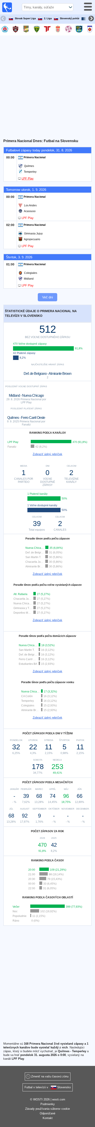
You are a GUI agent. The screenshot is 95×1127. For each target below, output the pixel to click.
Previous (3, 19)
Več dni (47, 297)
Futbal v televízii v (48, 1087)
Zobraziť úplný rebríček (47, 454)
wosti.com (58, 1099)
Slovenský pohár (69, 18)
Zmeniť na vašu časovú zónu (49, 1076)
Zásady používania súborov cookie (47, 1108)
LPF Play (28, 178)
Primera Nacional (35, 157)
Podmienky (47, 1104)
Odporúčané (47, 1113)
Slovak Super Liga (25, 18)
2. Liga (48, 18)
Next (91, 19)
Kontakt (48, 1118)
